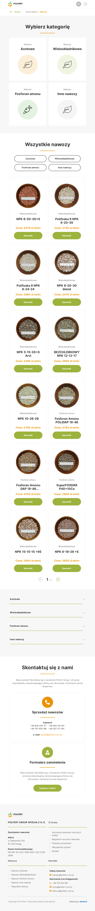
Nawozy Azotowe (19, 870)
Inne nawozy (17, 639)
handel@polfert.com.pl (51, 734)
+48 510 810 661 (60, 883)
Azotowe (15, 599)
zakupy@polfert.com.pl (63, 875)
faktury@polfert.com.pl (63, 891)
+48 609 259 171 (38, 726)
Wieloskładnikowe (20, 612)
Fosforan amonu (19, 626)
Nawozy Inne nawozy (21, 882)
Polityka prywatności (61, 843)
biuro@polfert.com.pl (62, 887)
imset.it (83, 901)
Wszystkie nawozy (19, 886)
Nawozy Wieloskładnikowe (23, 874)
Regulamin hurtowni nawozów (66, 839)
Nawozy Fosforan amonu (22, 878)
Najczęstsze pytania (61, 847)
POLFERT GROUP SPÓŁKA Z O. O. (26, 822)
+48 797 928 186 (38, 729)
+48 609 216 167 (56, 726)
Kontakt (55, 851)
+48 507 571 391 (56, 729)
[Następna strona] (58, 579)
